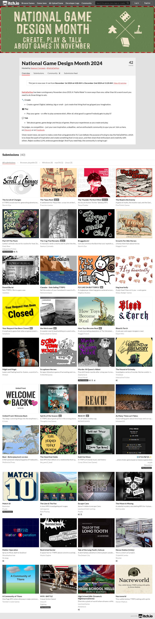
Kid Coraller (120, 509)
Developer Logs (72, 3)
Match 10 (6, 503)
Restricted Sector (47, 550)
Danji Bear (6, 246)
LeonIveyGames (84, 604)
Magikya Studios (84, 293)
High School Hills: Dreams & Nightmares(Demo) (90, 597)
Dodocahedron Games (48, 334)
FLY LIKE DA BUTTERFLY (88, 287)
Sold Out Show (84, 457)
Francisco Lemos (46, 205)
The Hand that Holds (49, 457)
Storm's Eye (6, 205)
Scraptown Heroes (48, 369)
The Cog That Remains (49, 241)
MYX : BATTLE (46, 596)
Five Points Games (123, 205)
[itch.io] (145, 616)
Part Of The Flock (10, 241)
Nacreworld (121, 596)
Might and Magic (9, 369)
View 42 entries (119, 83)
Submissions (39, 73)
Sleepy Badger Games (124, 293)
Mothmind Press (8, 462)
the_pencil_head (46, 462)
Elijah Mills (120, 334)
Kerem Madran (121, 602)
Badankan (6, 506)
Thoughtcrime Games (48, 421)
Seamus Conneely (38, 68)
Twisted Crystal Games (10, 602)
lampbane (6, 334)
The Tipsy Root (46, 200)
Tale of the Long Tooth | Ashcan (91, 550)
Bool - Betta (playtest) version (15, 457)
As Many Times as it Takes (127, 416)
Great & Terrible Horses (126, 241)
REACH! (81, 416)
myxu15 (43, 602)
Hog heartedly (122, 287)
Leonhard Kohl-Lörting (86, 509)
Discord (27, 130)
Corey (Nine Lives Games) (87, 462)
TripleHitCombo (122, 555)
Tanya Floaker (83, 205)
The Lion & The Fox (48, 503)
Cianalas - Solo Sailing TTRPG (52, 287)
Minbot (5, 375)
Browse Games (28, 3)
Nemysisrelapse (46, 293)
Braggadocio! (83, 241)
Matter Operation (10, 550)
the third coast (46, 328)
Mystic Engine (45, 555)
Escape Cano (83, 503)
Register (147, 3)
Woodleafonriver (8, 555)
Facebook (40, 130)
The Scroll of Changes (11, 200)
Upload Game (57, 3)
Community (87, 3)
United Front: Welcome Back (14, 416)
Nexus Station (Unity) (125, 550)
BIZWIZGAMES (84, 421)
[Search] (127, 3)
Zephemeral (82, 375)
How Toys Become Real (88, 328)
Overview (26, 73)
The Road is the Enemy (125, 200)
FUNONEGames (46, 375)
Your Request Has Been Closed (15, 328)
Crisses (5, 421)
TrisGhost (119, 375)
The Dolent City (84, 555)
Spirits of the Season (49, 416)
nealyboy (5, 293)
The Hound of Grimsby (125, 369)
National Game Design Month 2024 (62, 63)
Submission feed (71, 73)
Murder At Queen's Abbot (89, 369)
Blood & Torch (122, 328)
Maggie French (121, 246)
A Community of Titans (12, 596)
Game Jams (42, 3)
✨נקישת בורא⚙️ (144, 457)
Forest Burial (7, 287)
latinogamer (44, 509)
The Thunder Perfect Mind (89, 200)
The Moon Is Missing (124, 503)
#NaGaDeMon (53, 68)
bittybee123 (120, 421)
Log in (137, 3)
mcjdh (150, 462)
